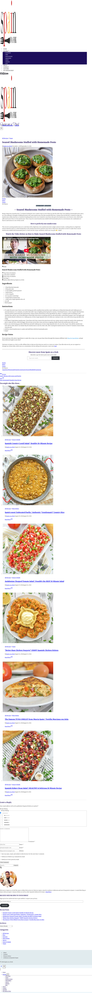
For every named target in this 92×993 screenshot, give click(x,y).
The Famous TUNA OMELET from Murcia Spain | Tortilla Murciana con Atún (36, 719)
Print (4, 266)
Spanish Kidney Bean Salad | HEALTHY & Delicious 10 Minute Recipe (33, 788)
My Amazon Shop (8, 70)
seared (28, 369)
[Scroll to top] (1, 966)
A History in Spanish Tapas (10, 957)
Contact (6, 67)
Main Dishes (8, 58)
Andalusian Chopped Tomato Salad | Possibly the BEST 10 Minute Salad (34, 581)
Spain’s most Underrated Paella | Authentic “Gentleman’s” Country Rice (34, 512)
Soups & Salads (8, 56)
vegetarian (37, 369)
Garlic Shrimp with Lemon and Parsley (10, 375)
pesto (24, 369)
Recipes (4, 974)
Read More (8, 450)
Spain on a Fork (8, 146)
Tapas (6, 54)
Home (5, 49)
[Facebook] (1, 74)
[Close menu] (0, 969)
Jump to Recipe (40, 205)
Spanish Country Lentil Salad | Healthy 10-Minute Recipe (28, 443)
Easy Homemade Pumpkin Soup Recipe (10, 379)
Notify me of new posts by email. (10, 859)
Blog (6, 63)
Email (21, 847)
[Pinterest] (5, 74)
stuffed (32, 369)
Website (21, 851)
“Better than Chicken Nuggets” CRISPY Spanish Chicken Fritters (31, 650)
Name (21, 844)
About (5, 65)
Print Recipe (47, 205)
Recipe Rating (4, 808)
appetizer (5, 369)
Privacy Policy (7, 956)
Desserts (7, 61)
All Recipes (8, 52)
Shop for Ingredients (73, 338)
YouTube (6, 68)
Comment (32, 841)
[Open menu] (1, 128)
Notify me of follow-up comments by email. (13, 856)
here (55, 346)
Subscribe (55, 358)
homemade (11, 369)
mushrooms (18, 369)
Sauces (7, 59)
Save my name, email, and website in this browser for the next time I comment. (23, 854)
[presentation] (45, 411)
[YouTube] (7, 74)
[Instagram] (3, 74)
